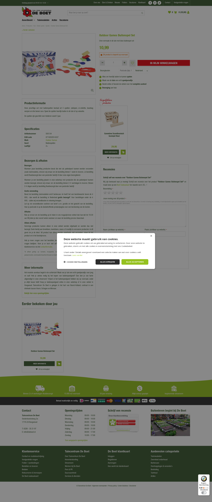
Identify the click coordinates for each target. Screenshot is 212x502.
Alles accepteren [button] (135, 262)
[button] (75, 262)
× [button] (151, 236)
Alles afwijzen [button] (107, 262)
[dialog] (106, 251)
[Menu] (208, 475)
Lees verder (77, 255)
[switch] (203, 492)
